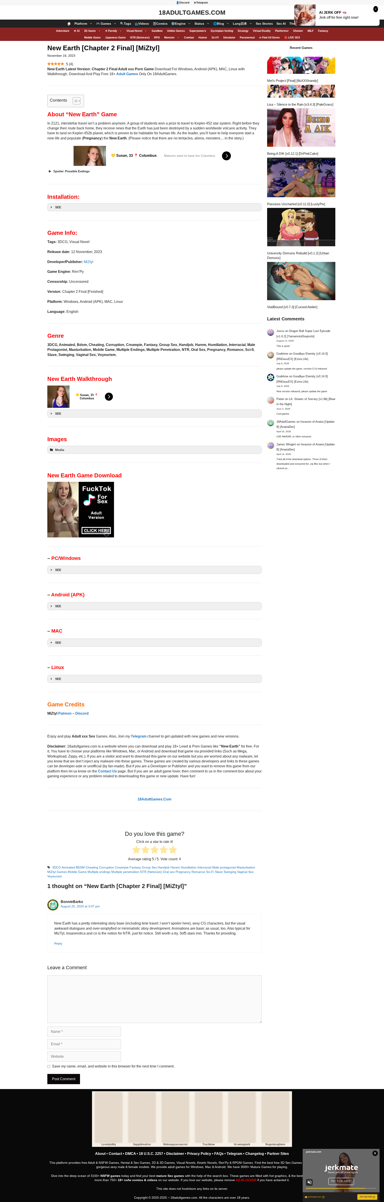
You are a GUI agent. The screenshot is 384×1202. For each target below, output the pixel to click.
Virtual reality (262, 30)
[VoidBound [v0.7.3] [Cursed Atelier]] (301, 282)
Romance (198, 872)
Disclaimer (175, 1154)
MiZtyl (88, 262)
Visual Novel (134, 30)
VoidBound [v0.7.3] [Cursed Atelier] (292, 307)
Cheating (92, 867)
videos (152, 1180)
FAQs (219, 1154)
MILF (311, 30)
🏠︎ (69, 23)
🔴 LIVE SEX (292, 37)
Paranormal (247, 37)
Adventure (62, 30)
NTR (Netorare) (140, 37)
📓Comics (160, 23)
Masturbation (246, 867)
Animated (68, 867)
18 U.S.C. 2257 (151, 1154)
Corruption (106, 867)
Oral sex (169, 872)
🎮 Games (103, 23)
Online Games (176, 30)
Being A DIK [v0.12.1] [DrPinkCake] (292, 153)
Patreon (65, 713)
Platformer (282, 30)
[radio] (136, 850)
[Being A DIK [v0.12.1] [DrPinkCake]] (301, 128)
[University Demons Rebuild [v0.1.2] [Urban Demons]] (301, 227)
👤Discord (182, 2)
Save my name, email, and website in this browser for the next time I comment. (113, 1066)
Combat (189, 37)
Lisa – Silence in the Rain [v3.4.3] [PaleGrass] (300, 104)
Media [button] (59, 450)
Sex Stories (264, 23)
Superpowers (197, 30)
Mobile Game (92, 37)
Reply (58, 943)
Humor (202, 37)
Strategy (243, 30)
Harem (175, 867)
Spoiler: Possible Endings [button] (71, 171)
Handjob (164, 867)
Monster (169, 37)
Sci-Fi (215, 37)
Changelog (254, 1154)
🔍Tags (125, 23)
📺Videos (142, 23)
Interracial (204, 867)
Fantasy (323, 30)
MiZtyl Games (57, 872)
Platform (80, 23)
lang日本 (240, 23)
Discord (82, 713)
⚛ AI (77, 30)
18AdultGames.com (192, 12)
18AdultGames (286, 421)
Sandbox (157, 30)
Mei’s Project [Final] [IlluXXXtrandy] (292, 80)
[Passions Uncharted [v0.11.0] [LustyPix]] (301, 178)
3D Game (90, 30)
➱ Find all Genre (269, 37)
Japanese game (115, 37)
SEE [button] (58, 207)
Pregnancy (183, 872)
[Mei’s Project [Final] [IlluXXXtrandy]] (301, 66)
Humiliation (188, 867)
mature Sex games (170, 1176)
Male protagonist (224, 867)
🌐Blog (218, 23)
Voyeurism (54, 876)
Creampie (122, 867)
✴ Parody (111, 30)
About (100, 1154)
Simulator (229, 37)
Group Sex (149, 867)
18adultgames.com (183, 1197)
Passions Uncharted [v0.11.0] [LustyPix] (296, 204)
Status (199, 23)
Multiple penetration (125, 872)
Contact (115, 1154)
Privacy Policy (199, 1154)
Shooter (298, 30)
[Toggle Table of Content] (74, 101)
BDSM (80, 867)
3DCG (56, 867)
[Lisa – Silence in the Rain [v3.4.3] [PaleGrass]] (301, 92)
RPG (157, 37)
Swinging (230, 872)
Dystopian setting (222, 30)
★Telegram (201, 2)
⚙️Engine (178, 23)
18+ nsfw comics (130, 1180)
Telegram (234, 1154)
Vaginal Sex (245, 872)
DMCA (130, 1154)
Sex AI (281, 23)
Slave (219, 872)
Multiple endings (99, 872)
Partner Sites (278, 1154)
